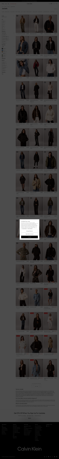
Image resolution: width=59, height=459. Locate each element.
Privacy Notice (30, 228)
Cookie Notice (24, 228)
